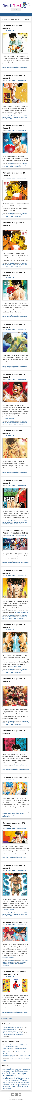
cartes (26, 1071)
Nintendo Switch (25, 1078)
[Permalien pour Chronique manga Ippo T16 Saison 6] (15, 897)
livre (12, 1078)
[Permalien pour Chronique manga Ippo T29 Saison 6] (15, 154)
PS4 (22, 1080)
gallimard (11, 1012)
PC (3, 1080)
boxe (23, 66)
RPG (7, 1082)
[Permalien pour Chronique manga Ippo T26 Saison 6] (15, 301)
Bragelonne (22, 1071)
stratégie (21, 1084)
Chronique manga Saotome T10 (15, 777)
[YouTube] (16, 1094)
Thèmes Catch (20, 1099)
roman (4, 1082)
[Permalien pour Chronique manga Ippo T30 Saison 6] (15, 104)
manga (21, 67)
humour (4, 67)
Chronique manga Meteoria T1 (10, 1031)
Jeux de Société (16, 561)
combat (26, 721)
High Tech (10, 561)
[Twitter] (12, 1094)
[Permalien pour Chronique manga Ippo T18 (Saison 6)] (15, 752)
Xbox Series (8, 1088)
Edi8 (3, 1073)
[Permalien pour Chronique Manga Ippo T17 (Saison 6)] (15, 844)
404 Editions (5, 1069)
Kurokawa (16, 67)
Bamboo (24, 812)
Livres (9, 66)
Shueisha (26, 1082)
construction (11, 562)
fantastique (21, 1073)
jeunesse (23, 1076)
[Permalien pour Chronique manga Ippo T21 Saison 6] (15, 599)
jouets (15, 562)
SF (22, 1082)
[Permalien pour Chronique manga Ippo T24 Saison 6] (15, 403)
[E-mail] (20, 1094)
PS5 (25, 1080)
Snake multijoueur (7, 1048)
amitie (14, 1069)
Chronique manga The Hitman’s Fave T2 (12, 1033)
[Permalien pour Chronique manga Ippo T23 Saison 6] (15, 459)
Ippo (8, 67)
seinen (20, 1082)
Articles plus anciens (6, 1018)
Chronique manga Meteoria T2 (10, 1029)
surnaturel (25, 1084)
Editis (25, 66)
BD (18, 1071)
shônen (25, 67)
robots (19, 562)
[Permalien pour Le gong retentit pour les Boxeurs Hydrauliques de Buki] (15, 552)
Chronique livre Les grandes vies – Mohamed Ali (14, 973)
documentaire (5, 1012)
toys (22, 562)
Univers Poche (8, 69)
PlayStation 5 (16, 1080)
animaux (23, 1069)
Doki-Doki (4, 813)
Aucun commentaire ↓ (22, 30)
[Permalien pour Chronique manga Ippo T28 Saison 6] (15, 202)
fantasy (5, 1075)
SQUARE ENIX (15, 1084)
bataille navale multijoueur (9, 1055)
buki (6, 562)
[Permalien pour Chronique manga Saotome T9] (15, 942)
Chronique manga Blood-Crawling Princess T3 (14, 1034)
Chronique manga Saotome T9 (15, 922)
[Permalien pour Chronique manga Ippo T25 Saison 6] (15, 353)
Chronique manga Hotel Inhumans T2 (12, 1027)
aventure (28, 1069)
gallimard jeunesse (18, 1012)
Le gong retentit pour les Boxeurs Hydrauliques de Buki (15, 531)
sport (3, 69)
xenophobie (8, 1014)
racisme (25, 1012)
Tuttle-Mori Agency (20, 815)
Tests (12, 66)
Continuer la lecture (9, 418)
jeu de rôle (18, 1076)
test (28, 1084)
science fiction (13, 1082)
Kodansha (11, 67)
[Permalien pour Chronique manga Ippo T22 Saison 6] (15, 509)
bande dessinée (11, 1071)
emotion (9, 813)
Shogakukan (5, 815)
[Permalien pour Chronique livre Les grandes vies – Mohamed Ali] (15, 993)
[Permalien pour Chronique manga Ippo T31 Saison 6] (15, 54)
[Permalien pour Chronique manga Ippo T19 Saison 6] (15, 707)
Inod (14, 30)
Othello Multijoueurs (8, 1051)
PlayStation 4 (9, 1080)
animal (18, 1069)
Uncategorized (11, 315)
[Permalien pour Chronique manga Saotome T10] (15, 796)
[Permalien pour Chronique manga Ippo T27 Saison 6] (15, 251)
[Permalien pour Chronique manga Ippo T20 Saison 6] (15, 653)
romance (22, 813)
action (10, 1069)
